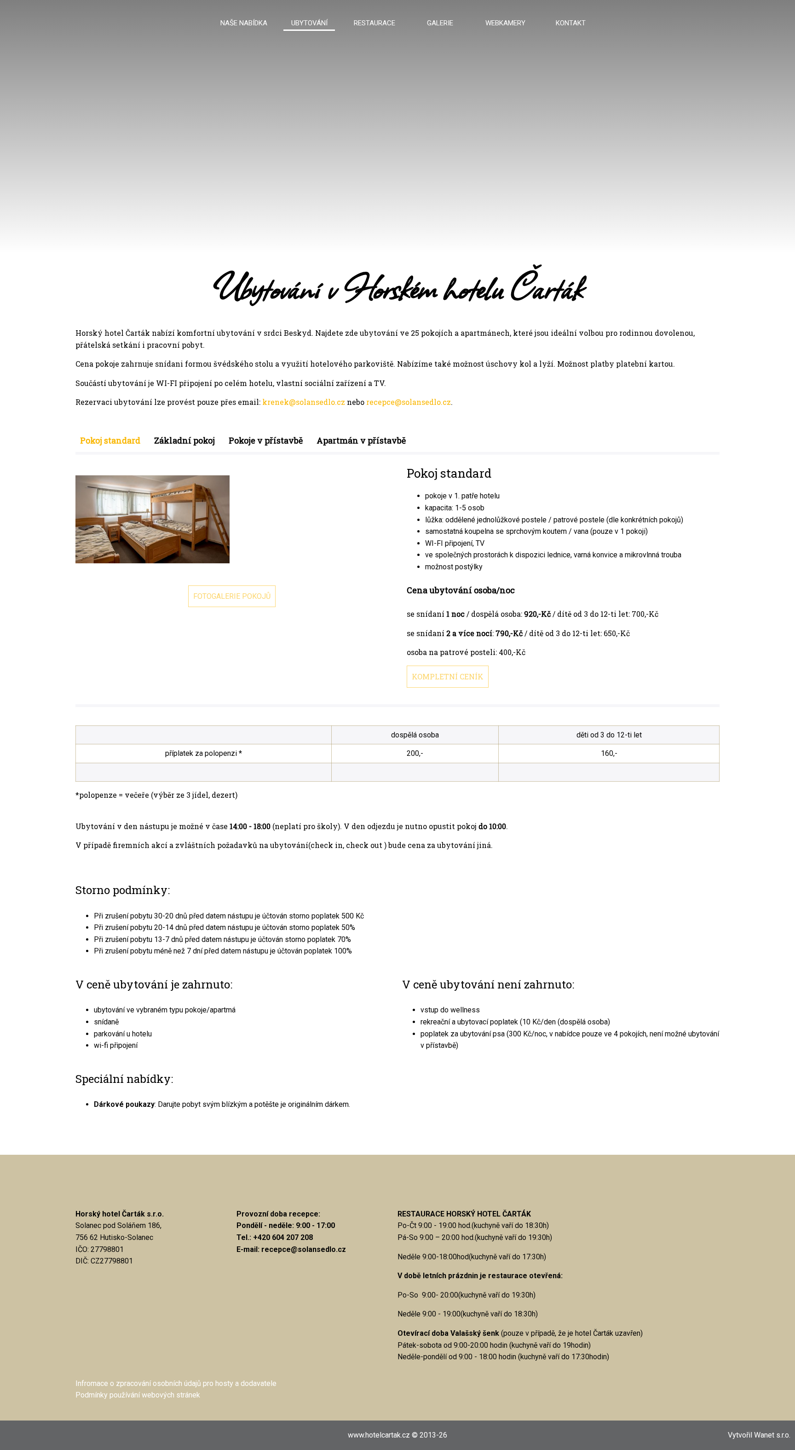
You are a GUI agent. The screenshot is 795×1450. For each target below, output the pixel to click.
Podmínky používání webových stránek (137, 1395)
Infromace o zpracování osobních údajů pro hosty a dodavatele (176, 1383)
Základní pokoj (184, 440)
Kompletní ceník (448, 676)
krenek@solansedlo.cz (303, 402)
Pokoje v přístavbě (266, 440)
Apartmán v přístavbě (361, 440)
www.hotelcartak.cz (379, 1435)
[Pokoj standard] (152, 521)
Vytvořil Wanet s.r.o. (759, 1435)
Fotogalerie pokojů (232, 596)
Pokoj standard (110, 440)
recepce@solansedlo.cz (408, 402)
